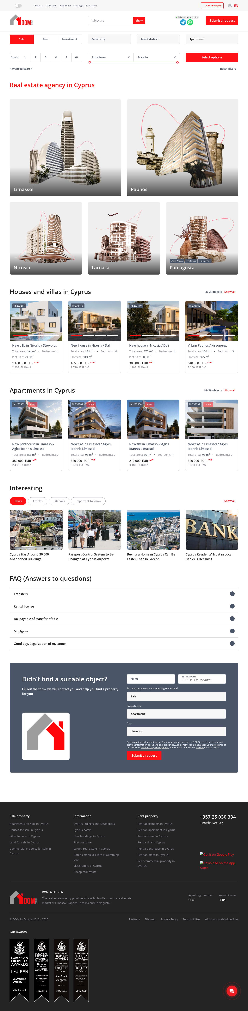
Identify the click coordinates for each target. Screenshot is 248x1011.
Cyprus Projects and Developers (94, 824)
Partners (134, 919)
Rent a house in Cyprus (153, 836)
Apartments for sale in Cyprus (29, 824)
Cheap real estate (85, 872)
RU (230, 5)
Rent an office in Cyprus (153, 855)
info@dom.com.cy (211, 822)
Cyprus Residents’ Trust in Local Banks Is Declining (209, 556)
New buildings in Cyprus (90, 836)
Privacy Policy (162, 747)
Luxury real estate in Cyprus (92, 848)
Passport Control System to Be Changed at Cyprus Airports (91, 556)
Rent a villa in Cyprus (151, 842)
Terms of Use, (148, 747)
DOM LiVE (51, 5)
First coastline (83, 842)
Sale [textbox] (133, 696)
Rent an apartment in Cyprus (156, 830)
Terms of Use (191, 919)
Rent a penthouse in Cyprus (156, 848)
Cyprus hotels (82, 830)
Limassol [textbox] (136, 731)
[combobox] (109, 39)
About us (38, 5)
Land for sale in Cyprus (25, 842)
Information (82, 816)
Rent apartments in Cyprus (155, 824)
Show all (229, 292)
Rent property (148, 816)
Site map (150, 919)
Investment (65, 5)
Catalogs (78, 5)
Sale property (20, 816)
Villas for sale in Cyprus (25, 836)
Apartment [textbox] (138, 714)
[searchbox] (106, 39)
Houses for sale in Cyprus (26, 830)
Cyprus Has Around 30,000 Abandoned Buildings (29, 556)
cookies (200, 747)
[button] (20, 335)
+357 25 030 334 (218, 817)
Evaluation (91, 5)
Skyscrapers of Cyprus (88, 866)
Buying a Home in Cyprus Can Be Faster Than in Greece (151, 556)
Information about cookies (221, 919)
